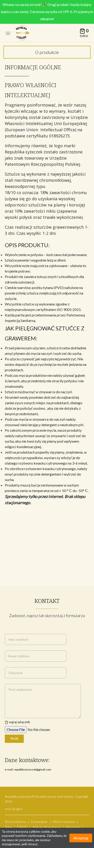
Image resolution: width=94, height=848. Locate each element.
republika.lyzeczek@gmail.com (32, 769)
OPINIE (22, 827)
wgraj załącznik (19, 722)
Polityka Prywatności (46, 827)
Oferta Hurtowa (63, 822)
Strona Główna (15, 822)
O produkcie (39, 822)
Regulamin (73, 827)
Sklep (8, 827)
